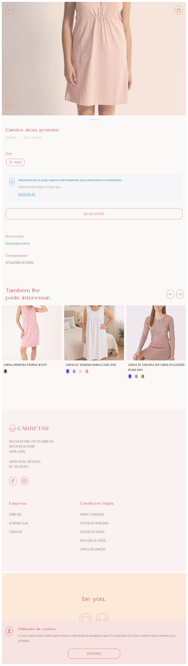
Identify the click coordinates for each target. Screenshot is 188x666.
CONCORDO (94, 653)
